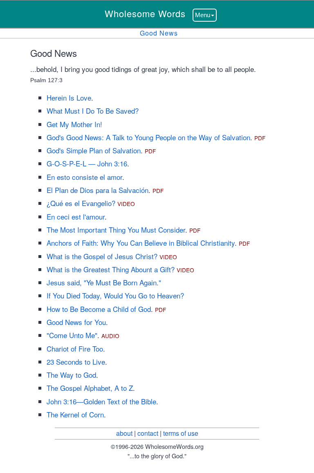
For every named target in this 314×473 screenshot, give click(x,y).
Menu (202, 14)
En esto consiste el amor (84, 177)
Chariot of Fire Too (75, 348)
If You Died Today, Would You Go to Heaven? (115, 295)
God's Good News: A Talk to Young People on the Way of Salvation (148, 137)
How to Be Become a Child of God (99, 309)
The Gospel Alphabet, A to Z (90, 388)
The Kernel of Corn (75, 414)
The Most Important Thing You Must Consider (116, 229)
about (124, 433)
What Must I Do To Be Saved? (93, 110)
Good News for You (76, 322)
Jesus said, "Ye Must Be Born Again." (104, 282)
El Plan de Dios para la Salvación (97, 190)
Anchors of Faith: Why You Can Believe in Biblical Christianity (141, 243)
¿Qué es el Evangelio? (81, 203)
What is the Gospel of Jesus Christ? (102, 256)
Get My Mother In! (74, 124)
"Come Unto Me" (72, 335)
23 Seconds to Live (76, 361)
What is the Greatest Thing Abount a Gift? (111, 269)
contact (147, 433)
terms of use (180, 433)
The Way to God (71, 375)
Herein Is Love (69, 97)
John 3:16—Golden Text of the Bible (101, 401)
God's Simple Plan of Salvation (94, 150)
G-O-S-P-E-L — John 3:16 (87, 163)
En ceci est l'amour (76, 216)
